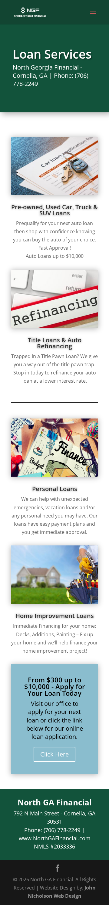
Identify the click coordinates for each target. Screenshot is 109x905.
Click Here (54, 754)
